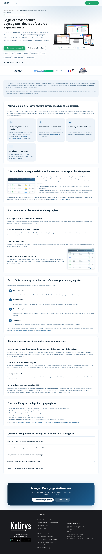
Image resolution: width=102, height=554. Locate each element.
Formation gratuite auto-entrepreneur (47, 542)
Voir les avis (58, 71)
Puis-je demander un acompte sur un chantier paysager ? (25, 455)
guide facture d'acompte (72, 422)
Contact (70, 3)
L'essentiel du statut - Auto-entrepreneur (47, 522)
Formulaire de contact (42, 525)
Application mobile (39, 3)
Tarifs (49, 3)
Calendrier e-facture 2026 (43, 534)
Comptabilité (8, 57)
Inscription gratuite (91, 3)
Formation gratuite (18, 57)
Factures (19, 53)
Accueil (6, 10)
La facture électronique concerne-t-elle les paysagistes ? (25, 468)
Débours (43, 53)
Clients (6, 53)
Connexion (80, 3)
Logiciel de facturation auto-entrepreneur (47, 539)
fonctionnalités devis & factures (27, 422)
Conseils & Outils (14, 10)
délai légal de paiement (44, 330)
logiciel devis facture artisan (61, 199)
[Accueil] (17, 3)
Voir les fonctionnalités (36, 48)
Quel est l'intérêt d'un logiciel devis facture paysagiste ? (25, 441)
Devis (12, 53)
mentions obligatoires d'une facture (21, 330)
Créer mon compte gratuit (14, 48)
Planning (26, 53)
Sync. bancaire (34, 53)
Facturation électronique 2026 (45, 531)
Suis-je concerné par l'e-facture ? (45, 536)
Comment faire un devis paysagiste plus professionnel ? (25, 448)
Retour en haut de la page (43, 547)
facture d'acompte (55, 134)
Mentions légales (41, 545)
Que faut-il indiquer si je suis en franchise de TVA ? (23, 461)
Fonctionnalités (25, 3)
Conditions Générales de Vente (45, 520)
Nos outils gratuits (59, 3)
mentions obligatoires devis (56, 422)
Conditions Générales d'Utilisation (45, 517)
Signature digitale (30, 57)
